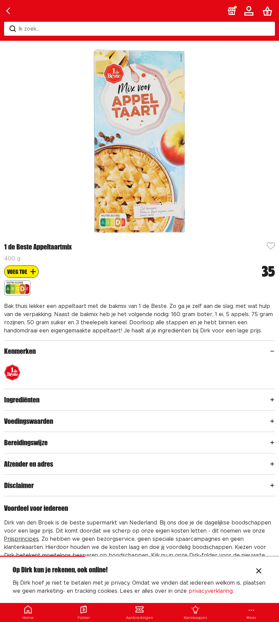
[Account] (250, 11)
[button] (232, 11)
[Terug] (8, 11)
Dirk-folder (203, 555)
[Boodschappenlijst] (269, 11)
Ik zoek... (29, 29)
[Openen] (272, 351)
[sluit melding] (258, 572)
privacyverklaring (210, 591)
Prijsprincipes (21, 539)
